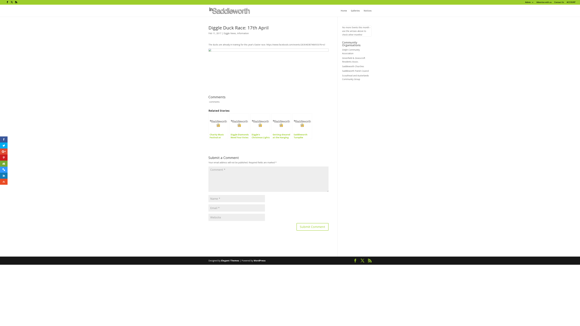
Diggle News (230, 33)
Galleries (355, 11)
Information (243, 33)
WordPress (260, 260)
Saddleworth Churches (353, 66)
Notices (368, 11)
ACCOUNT (571, 2)
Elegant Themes (230, 260)
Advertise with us (544, 2)
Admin (528, 2)
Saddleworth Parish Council (355, 70)
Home (344, 11)
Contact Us (559, 2)
